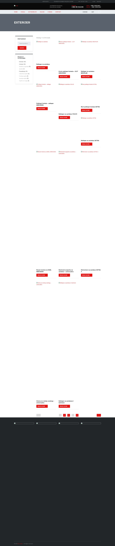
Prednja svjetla (23, 76)
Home (15, 11)
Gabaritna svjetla (23, 73)
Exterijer (21, 61)
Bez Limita (20, 543)
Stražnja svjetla (23, 78)
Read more (41, 67)
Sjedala (21, 68)
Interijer (21, 64)
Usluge (42, 11)
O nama (50, 11)
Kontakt (58, 11)
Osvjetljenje (22, 71)
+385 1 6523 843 (95, 5)
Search (22, 48)
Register (99, 1)
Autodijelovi (32, 11)
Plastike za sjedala (23, 66)
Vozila (23, 11)
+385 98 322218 (45, 1)
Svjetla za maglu (23, 80)
